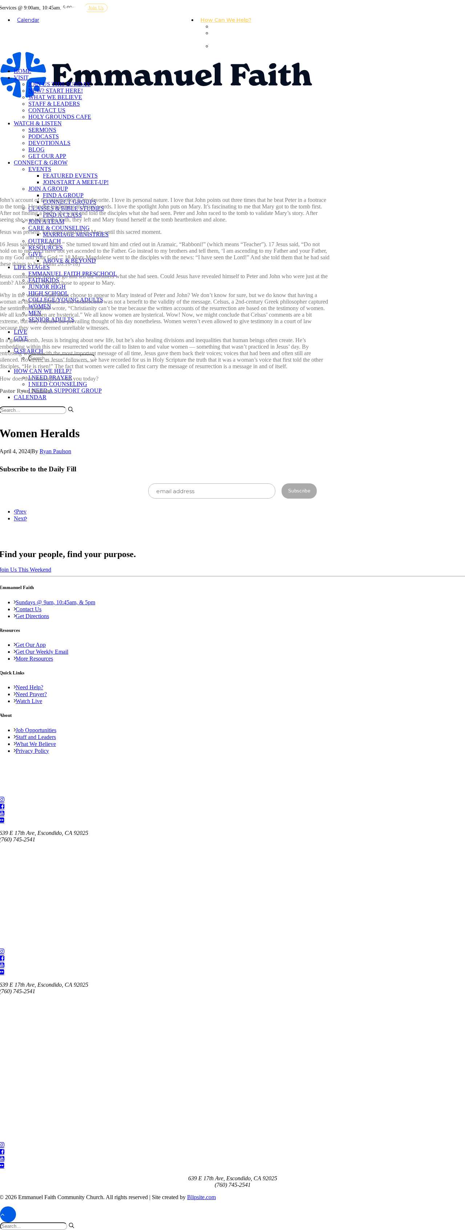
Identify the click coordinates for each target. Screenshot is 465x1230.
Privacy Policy (32, 751)
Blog (36, 149)
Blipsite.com (201, 1197)
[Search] (37, 1226)
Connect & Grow (41, 162)
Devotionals (49, 143)
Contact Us (46, 110)
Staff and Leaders (36, 737)
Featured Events (70, 175)
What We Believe (55, 97)
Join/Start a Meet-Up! (76, 182)
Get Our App (47, 156)
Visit (21, 77)
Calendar (28, 20)
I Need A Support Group (235, 49)
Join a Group (48, 189)
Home (22, 71)
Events (39, 169)
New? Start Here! (55, 91)
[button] (71, 409)
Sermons (42, 130)
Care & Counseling (59, 228)
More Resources (34, 658)
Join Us (96, 8)
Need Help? (29, 687)
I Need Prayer (232, 26)
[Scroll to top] (8, 1214)
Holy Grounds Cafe (59, 117)
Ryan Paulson (55, 451)
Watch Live (29, 701)
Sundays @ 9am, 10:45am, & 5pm (55, 602)
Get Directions (32, 616)
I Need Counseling (226, 36)
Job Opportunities (36, 730)
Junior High (47, 287)
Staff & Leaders (54, 104)
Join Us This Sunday (59, 84)
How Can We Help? (226, 20)
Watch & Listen (38, 123)
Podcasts (43, 136)
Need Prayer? (31, 694)
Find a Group (63, 195)
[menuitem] (228, 20)
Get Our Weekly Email (42, 652)
